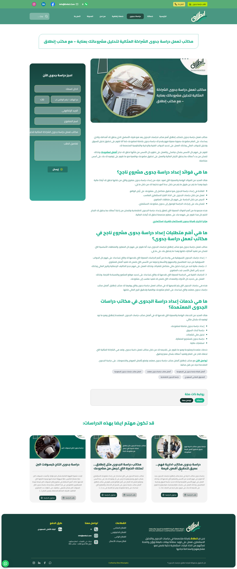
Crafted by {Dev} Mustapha (118, 563)
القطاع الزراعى (120, 536)
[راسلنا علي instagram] (34, 4)
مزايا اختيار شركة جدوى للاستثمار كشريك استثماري (180, 221)
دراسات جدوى (135, 16)
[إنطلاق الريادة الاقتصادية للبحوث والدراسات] (199, 16)
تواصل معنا (186, 400)
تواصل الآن (201, 361)
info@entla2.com (67, 4)
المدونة (90, 16)
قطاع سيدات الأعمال (117, 541)
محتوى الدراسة (170, 495)
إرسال (56, 169)
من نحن (103, 16)
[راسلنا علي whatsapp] (50, 563)
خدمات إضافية (117, 16)
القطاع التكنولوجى (118, 532)
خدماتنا (150, 16)
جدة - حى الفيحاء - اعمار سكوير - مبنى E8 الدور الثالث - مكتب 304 (80, 542)
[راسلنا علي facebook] (52, 4)
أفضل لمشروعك (109, 152)
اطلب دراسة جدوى (199, 4)
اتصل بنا (181, 4)
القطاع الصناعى (119, 527)
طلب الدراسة (191, 495)
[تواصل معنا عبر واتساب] (5, 563)
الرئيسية (163, 16)
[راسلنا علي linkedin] (43, 4)
